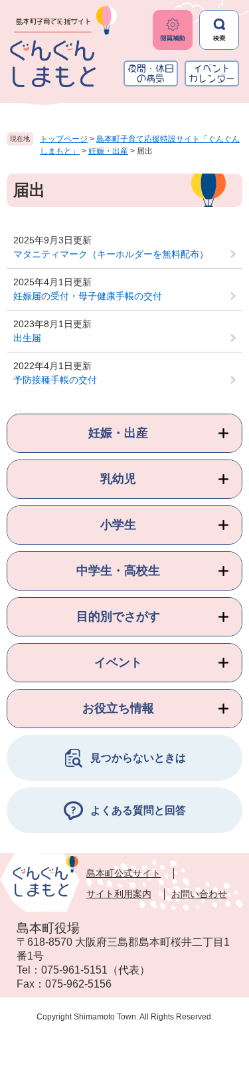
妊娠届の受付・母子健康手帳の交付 (87, 296)
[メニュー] (173, 30)
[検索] (219, 30)
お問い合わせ (199, 893)
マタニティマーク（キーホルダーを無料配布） (110, 254)
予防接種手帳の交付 (55, 379)
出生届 (27, 338)
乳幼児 (118, 478)
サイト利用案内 (118, 893)
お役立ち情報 (118, 708)
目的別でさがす (118, 616)
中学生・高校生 (118, 570)
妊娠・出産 (108, 151)
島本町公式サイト (123, 873)
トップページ (64, 139)
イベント (118, 662)
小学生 (118, 524)
